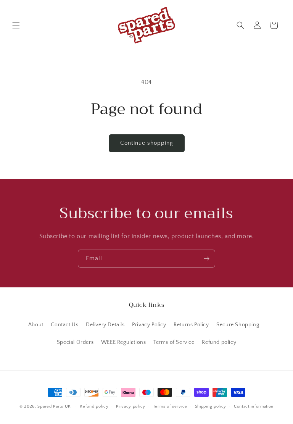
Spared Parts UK (54, 406)
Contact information (254, 406)
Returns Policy (191, 325)
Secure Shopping (237, 325)
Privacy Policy (149, 325)
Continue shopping (146, 143)
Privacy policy (130, 406)
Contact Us (64, 325)
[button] (16, 25)
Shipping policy (211, 406)
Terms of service (170, 406)
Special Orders (75, 342)
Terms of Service (174, 342)
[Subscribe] (206, 259)
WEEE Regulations (123, 342)
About (35, 325)
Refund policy (219, 342)
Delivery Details (105, 325)
